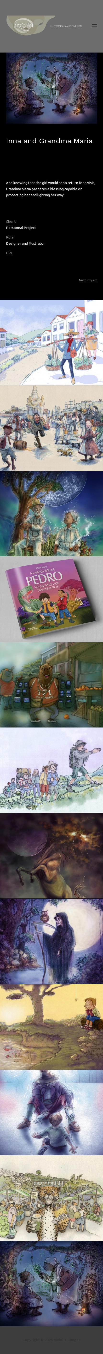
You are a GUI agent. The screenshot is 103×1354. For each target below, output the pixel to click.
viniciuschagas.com (21, 259)
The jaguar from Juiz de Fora (73, 283)
